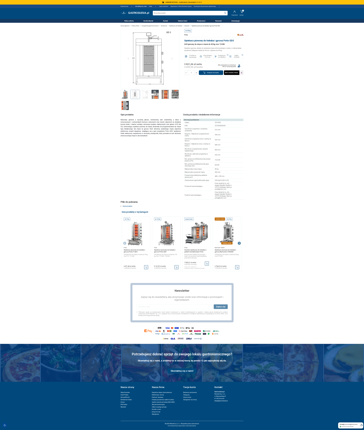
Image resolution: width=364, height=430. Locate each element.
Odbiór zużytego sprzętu (159, 407)
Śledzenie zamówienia (190, 392)
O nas (150, 6)
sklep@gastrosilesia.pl (221, 401)
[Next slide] (239, 243)
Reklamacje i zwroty (158, 395)
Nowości (218, 21)
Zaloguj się (186, 395)
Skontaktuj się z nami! (182, 371)
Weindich (123, 407)
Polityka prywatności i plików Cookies (163, 399)
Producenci (201, 21)
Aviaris (123, 402)
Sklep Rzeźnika (125, 392)
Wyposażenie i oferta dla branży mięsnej (180, 6)
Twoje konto (189, 387)
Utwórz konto (187, 397)
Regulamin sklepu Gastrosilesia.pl (162, 392)
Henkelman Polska (126, 399)
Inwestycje (235, 21)
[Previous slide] (124, 243)
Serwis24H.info (125, 397)
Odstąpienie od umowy (190, 399)
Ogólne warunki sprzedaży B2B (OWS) (163, 402)
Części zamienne (163, 6)
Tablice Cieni (182, 21)
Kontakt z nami (156, 409)
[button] (186, 72)
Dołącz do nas (156, 412)
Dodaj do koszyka (213, 73)
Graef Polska (124, 395)
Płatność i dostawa (157, 397)
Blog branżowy (124, 6)
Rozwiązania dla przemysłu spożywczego (205, 6)
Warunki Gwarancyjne (158, 404)
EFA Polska (124, 404)
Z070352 (236, 57)
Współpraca (155, 414)
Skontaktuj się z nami (141, 6)
